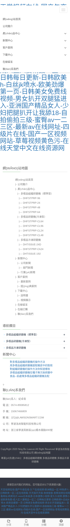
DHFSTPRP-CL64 (33, 221)
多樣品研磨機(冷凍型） (34, 216)
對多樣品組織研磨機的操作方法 (27, 361)
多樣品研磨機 (50, 458)
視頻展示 (26, 300)
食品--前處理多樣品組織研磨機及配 (29, 376)
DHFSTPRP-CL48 (33, 235)
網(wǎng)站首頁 (12, 19)
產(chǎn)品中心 (11, 33)
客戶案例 (8, 47)
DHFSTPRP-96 (31, 198)
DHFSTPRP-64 (31, 212)
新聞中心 (8, 40)
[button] (65, 33)
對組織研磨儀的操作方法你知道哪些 (30, 368)
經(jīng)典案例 (29, 286)
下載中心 (8, 54)
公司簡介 (8, 26)
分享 (8, 524)
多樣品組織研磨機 (32, 458)
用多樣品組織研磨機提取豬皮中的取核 (31, 365)
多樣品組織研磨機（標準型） (37, 193)
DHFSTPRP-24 (31, 202)
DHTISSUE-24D (32, 244)
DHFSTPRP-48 (31, 207)
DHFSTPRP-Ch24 (33, 249)
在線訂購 (23, 309)
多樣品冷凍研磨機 (31, 239)
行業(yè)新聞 (28, 272)
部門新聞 (28, 267)
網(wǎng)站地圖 (42, 452)
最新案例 (26, 281)
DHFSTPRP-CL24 (33, 230)
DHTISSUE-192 (32, 253)
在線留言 (8, 61)
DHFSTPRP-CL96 (33, 226)
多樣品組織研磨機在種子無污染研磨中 (31, 372)
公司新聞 (26, 263)
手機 (26, 524)
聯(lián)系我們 (10, 68)
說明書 (24, 295)
